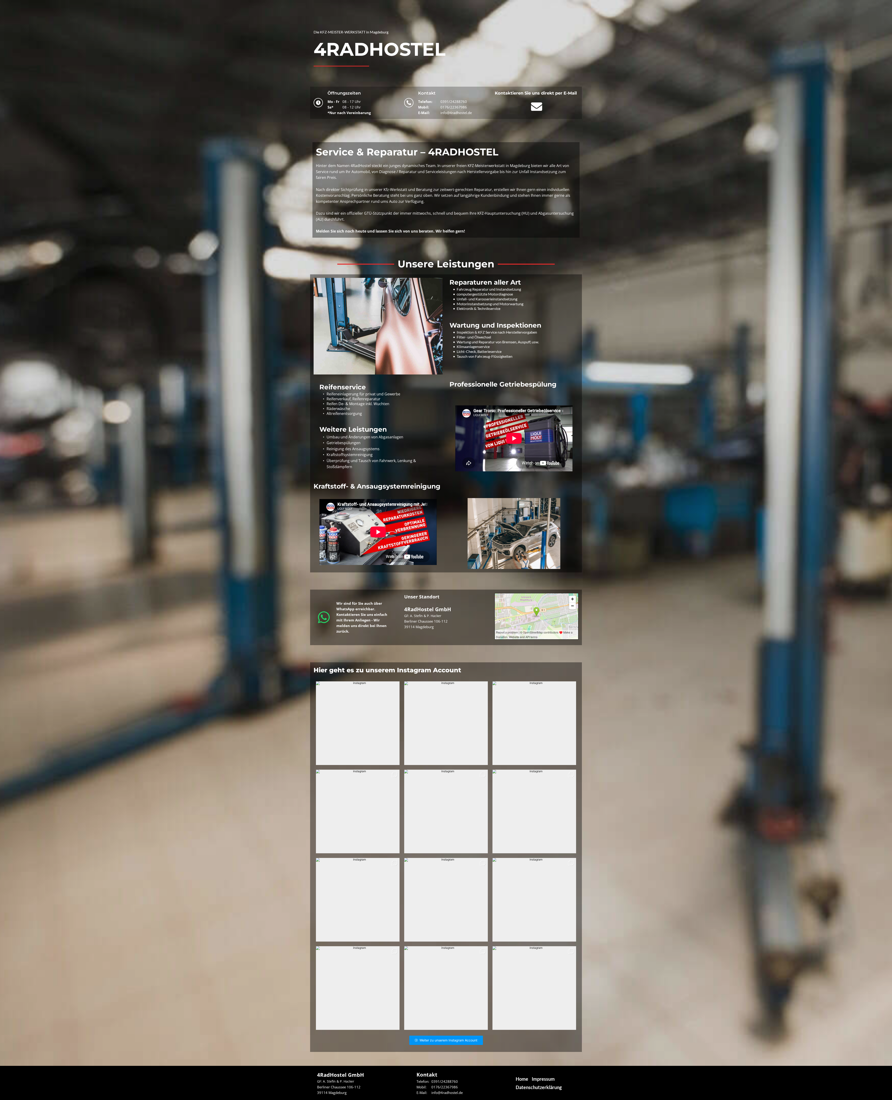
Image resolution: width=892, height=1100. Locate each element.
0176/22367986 (453, 107)
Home (522, 1079)
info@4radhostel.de (456, 112)
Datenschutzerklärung (539, 1087)
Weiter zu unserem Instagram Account (448, 1040)
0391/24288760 (453, 101)
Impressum (543, 1079)
